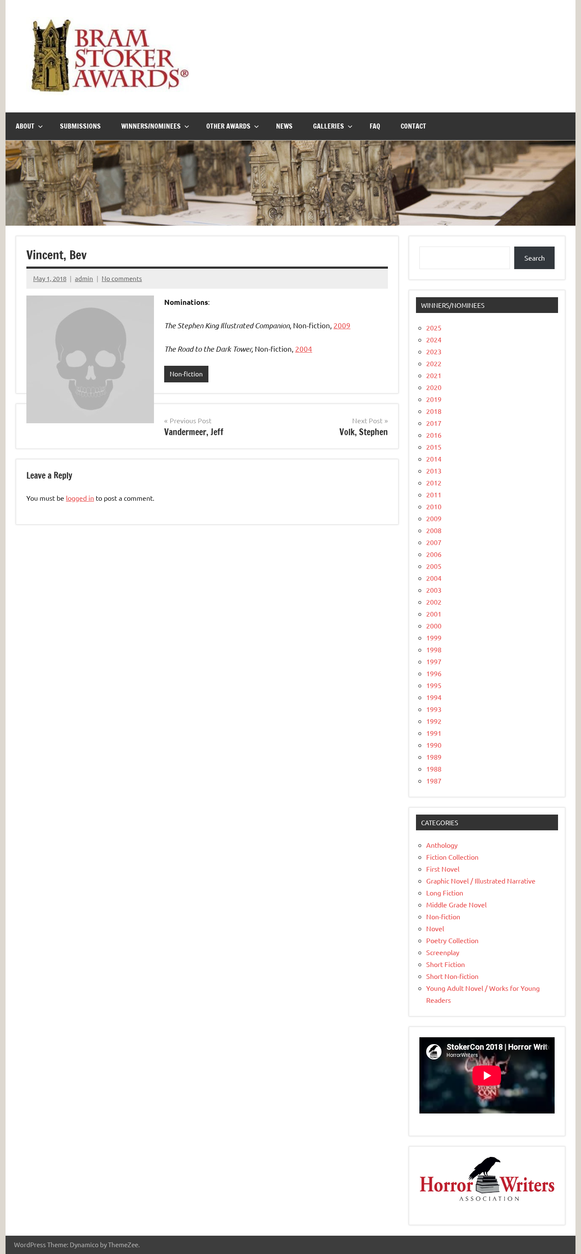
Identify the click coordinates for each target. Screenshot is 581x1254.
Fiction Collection (452, 856)
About (25, 126)
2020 (433, 387)
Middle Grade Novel (456, 904)
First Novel (442, 868)
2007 (433, 542)
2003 (433, 589)
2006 (433, 554)
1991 (433, 733)
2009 (341, 325)
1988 (433, 768)
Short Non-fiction (452, 976)
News (284, 126)
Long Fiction (444, 892)
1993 (433, 709)
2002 (433, 601)
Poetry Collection (452, 940)
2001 (433, 613)
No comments (122, 278)
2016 (433, 434)
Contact (413, 126)
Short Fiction (445, 964)
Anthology (442, 845)
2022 (433, 363)
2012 (433, 482)
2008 (433, 530)
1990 (433, 744)
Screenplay (442, 952)
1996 (433, 673)
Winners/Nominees (151, 126)
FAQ (375, 126)
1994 (433, 697)
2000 (433, 625)
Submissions (80, 126)
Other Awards (228, 126)
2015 (433, 446)
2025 (433, 327)
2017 (433, 423)
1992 (433, 721)
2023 (433, 351)
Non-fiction (186, 374)
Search (534, 257)
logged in (80, 498)
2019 (433, 399)
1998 (433, 649)
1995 (433, 685)
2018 (433, 411)
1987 (433, 780)
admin (84, 278)
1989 (433, 756)
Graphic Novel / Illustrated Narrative (480, 880)
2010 (433, 506)
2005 (433, 566)
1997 (433, 661)
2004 (303, 348)
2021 (433, 375)
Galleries (328, 126)
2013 (433, 470)
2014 (433, 458)
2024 (433, 339)
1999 (433, 637)
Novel (435, 928)
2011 (433, 494)
